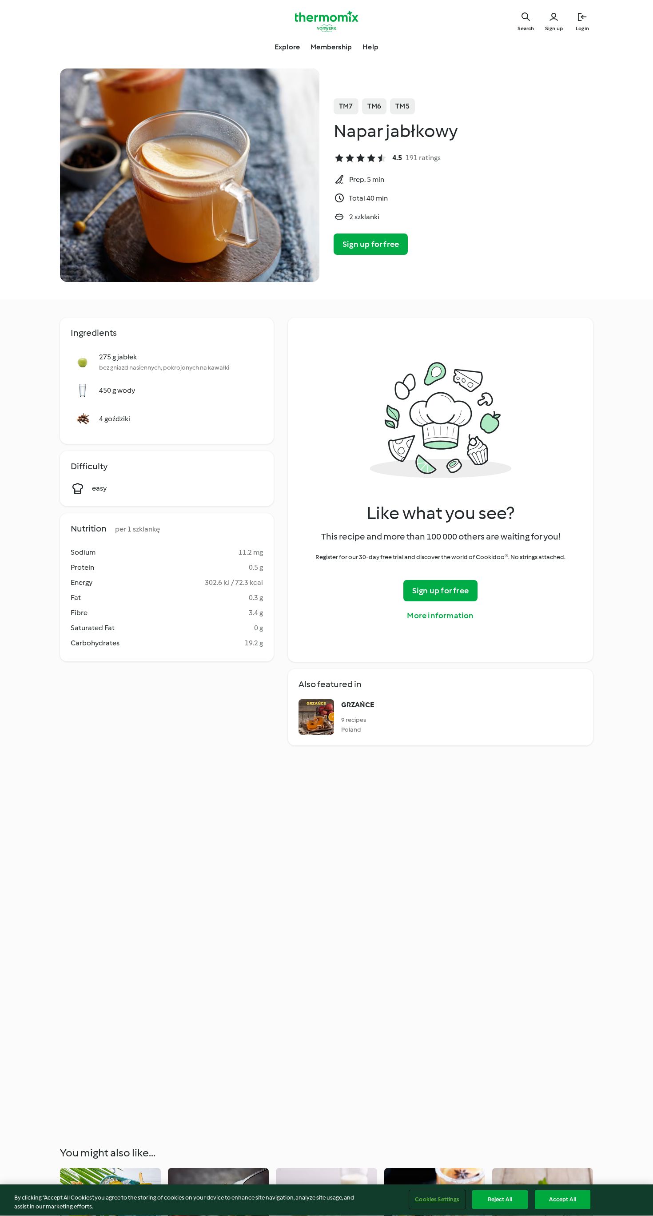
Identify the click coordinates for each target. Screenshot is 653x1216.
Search (526, 28)
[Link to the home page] (326, 21)
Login (582, 28)
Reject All (500, 1199)
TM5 (402, 106)
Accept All (562, 1199)
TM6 (374, 106)
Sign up (554, 28)
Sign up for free (370, 244)
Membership (331, 47)
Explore (287, 47)
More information (440, 615)
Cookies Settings (437, 1199)
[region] (326, 1200)
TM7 (346, 106)
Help (370, 47)
